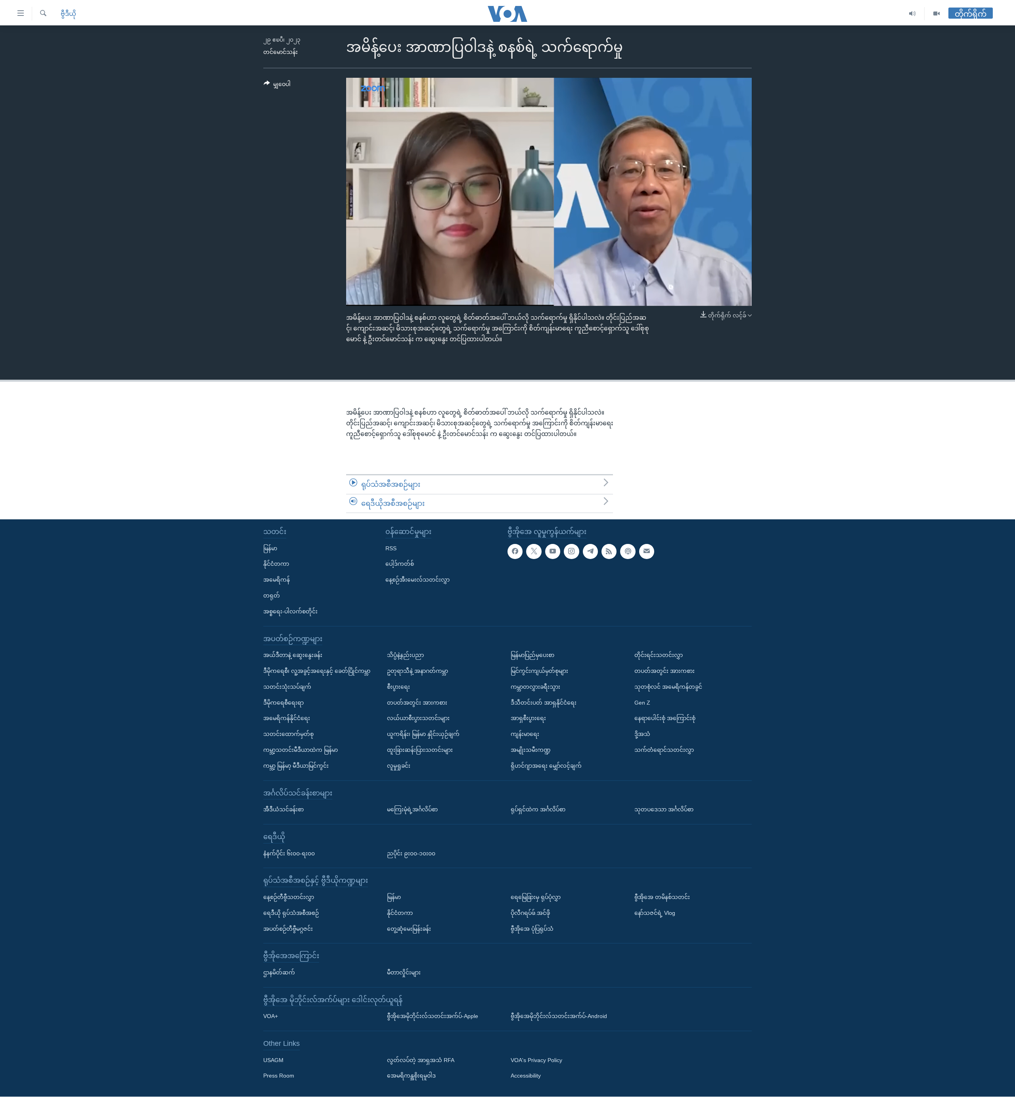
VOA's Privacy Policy (536, 1060)
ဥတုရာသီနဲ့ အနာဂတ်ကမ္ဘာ (417, 671)
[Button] (277, 86)
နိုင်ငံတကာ (276, 564)
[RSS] (609, 551)
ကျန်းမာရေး (525, 734)
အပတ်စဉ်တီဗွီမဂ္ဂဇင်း (288, 929)
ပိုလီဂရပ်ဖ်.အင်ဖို (530, 913)
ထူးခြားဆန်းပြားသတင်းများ (420, 750)
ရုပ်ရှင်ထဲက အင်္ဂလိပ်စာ (538, 809)
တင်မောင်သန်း (280, 52)
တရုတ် (271, 595)
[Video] (936, 13)
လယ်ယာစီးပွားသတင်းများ (418, 718)
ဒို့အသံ (642, 734)
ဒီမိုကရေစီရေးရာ (283, 702)
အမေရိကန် (276, 580)
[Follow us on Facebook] (515, 551)
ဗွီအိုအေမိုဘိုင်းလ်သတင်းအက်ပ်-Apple (432, 1016)
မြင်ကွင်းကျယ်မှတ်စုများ (539, 671)
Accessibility (526, 1076)
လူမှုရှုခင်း (398, 766)
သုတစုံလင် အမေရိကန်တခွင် (668, 687)
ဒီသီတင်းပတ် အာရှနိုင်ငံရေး (543, 702)
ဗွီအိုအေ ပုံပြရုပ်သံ (532, 929)
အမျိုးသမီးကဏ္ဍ (531, 750)
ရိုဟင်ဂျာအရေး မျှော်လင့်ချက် (546, 766)
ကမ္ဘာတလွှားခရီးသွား (535, 687)
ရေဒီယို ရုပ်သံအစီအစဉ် (291, 913)
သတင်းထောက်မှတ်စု (288, 734)
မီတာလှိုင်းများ (404, 972)
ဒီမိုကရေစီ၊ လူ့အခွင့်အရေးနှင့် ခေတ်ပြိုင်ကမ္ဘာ (316, 671)
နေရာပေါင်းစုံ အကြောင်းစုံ (664, 718)
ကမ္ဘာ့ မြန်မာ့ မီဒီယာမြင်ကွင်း (296, 766)
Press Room (278, 1076)
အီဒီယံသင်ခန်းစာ (283, 809)
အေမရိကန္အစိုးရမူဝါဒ (411, 1076)
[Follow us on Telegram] (590, 551)
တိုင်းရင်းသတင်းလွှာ (658, 655)
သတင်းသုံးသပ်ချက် (287, 687)
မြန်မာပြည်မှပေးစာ (532, 655)
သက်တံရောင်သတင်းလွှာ (664, 750)
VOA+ (270, 1016)
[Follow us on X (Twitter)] (533, 551)
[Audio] (912, 13)
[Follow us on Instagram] (571, 551)
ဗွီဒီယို (68, 13)
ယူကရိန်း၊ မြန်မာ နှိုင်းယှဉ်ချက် (423, 734)
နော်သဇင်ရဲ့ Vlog (654, 913)
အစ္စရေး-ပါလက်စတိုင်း (290, 611)
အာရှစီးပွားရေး (528, 718)
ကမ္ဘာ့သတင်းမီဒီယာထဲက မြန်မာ (300, 750)
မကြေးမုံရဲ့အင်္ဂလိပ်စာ (412, 809)
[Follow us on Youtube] (552, 551)
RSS (390, 548)
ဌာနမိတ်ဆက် (279, 972)
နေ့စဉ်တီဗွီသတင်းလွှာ (288, 897)
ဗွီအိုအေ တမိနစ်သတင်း (662, 897)
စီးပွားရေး (398, 687)
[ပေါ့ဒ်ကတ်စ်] (627, 551)
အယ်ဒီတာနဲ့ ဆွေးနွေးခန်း (292, 655)
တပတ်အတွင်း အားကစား (417, 702)
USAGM (273, 1060)
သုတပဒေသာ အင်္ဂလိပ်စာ (663, 809)
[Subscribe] (646, 551)
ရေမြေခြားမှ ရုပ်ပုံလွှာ (536, 897)
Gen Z (642, 702)
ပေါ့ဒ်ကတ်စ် (399, 564)
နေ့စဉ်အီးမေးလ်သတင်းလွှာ (417, 580)
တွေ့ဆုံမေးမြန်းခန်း (409, 929)
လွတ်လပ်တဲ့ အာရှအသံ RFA (420, 1060)
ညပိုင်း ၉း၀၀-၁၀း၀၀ (411, 853)
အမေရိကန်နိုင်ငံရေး (286, 718)
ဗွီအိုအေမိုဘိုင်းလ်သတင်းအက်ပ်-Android (559, 1016)
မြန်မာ (270, 548)
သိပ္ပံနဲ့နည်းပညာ (405, 655)
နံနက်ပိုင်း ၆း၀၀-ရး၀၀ (289, 853)
